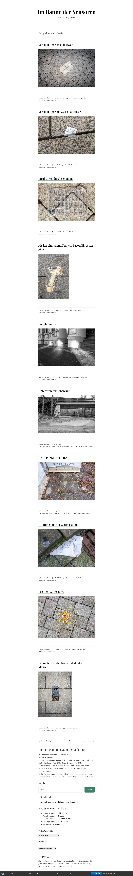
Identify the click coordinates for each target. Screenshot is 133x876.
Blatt (56, 513)
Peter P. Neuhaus (45, 98)
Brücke (49, 446)
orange (74, 649)
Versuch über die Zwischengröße (59, 112)
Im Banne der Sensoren (66, 11)
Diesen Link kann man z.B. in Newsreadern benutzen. (58, 802)
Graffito (54, 446)
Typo (69, 513)
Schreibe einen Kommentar (48, 100)
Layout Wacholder (64, 819)
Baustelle (51, 513)
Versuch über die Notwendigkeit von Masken (61, 665)
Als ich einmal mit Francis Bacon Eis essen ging (65, 247)
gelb (70, 649)
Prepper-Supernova (51, 591)
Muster (74, 98)
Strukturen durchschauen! (55, 178)
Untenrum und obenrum (54, 391)
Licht (77, 377)
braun (70, 578)
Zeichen (61, 816)
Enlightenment (48, 324)
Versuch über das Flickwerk (56, 45)
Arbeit (42, 513)
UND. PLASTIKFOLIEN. (53, 458)
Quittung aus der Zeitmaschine (58, 525)
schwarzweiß (65, 446)
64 (76, 741)
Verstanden (96, 873)
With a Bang (62, 813)
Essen (70, 310)
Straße (84, 98)
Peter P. (79, 98)
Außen (70, 98)
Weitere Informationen (109, 873)
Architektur (68, 377)
